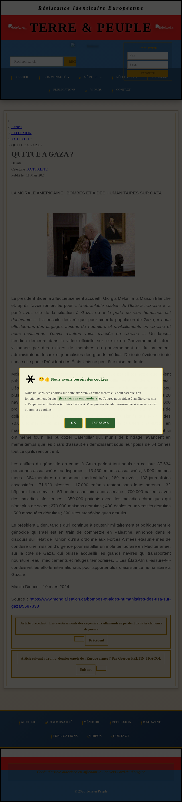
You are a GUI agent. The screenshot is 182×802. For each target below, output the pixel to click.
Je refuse (100, 422)
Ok (73, 422)
